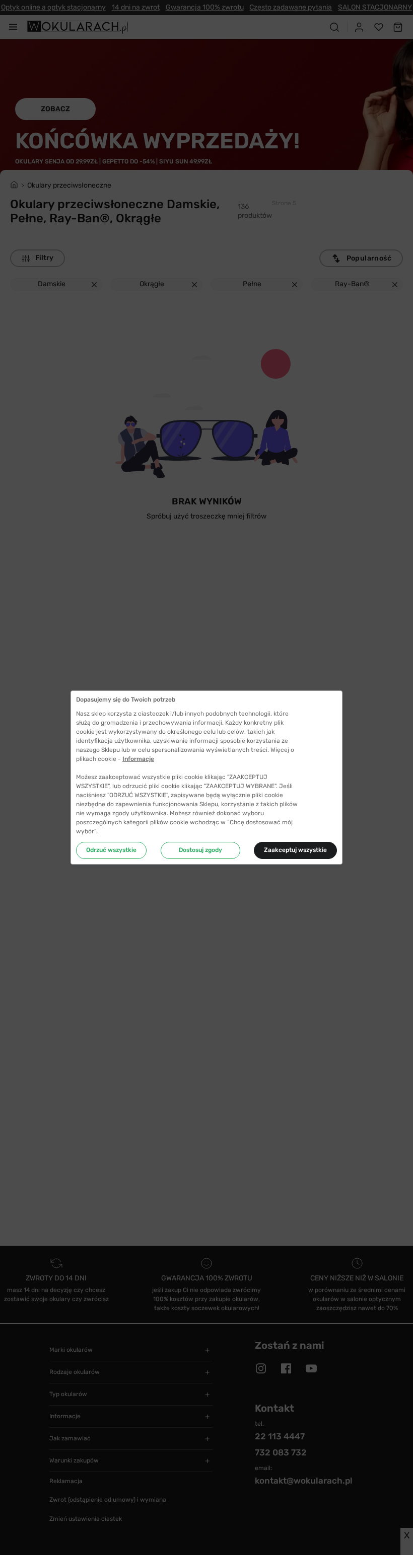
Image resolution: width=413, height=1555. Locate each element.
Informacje (138, 758)
